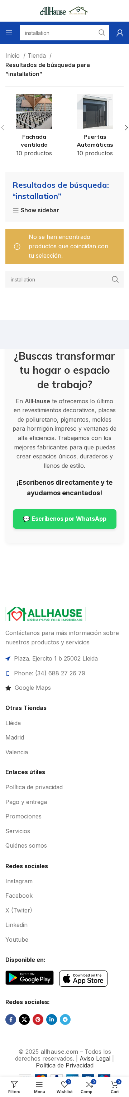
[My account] (120, 33)
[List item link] (64, 688)
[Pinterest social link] (38, 1019)
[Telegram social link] (65, 1019)
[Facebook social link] (10, 1019)
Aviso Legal (95, 1058)
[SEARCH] (115, 279)
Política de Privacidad (65, 1065)
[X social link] (24, 1019)
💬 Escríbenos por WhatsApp (64, 518)
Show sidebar (40, 210)
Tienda (38, 55)
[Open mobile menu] (9, 33)
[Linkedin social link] (51, 1019)
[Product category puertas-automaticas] (95, 127)
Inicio (13, 55)
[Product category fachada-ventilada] (34, 127)
